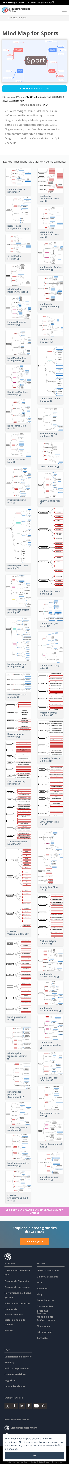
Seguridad (10, 1380)
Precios (8, 1330)
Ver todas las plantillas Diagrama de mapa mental (34, 1211)
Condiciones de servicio (18, 1356)
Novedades (43, 1326)
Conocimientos (45, 1300)
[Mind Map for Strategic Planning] (50, 311)
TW (43, 104)
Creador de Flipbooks (16, 1281)
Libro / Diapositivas (48, 1270)
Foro (39, 1282)
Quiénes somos (46, 1320)
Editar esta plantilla (34, 88)
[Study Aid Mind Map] (50, 505)
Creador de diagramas (17, 1287)
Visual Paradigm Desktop (40, 2)
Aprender (42, 1288)
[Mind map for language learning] (18, 1060)
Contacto (42, 1337)
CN (47, 104)
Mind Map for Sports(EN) (38, 96)
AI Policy (9, 1362)
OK (34, 1455)
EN (39, 104)
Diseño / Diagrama (47, 1276)
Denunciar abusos (14, 1386)
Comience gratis (34, 1241)
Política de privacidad (16, 1368)
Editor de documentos (17, 1303)
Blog (39, 1294)
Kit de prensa (44, 1332)
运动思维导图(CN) (17, 100)
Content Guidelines (15, 1374)
